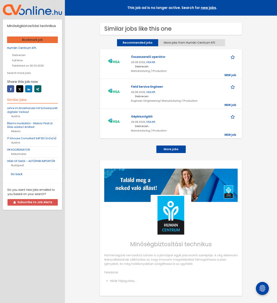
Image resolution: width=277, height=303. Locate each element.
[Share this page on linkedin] (28, 88)
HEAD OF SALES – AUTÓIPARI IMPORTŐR (31, 161)
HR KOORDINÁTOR (18, 149)
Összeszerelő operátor (148, 57)
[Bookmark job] (233, 57)
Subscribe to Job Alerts (34, 202)
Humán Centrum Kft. (22, 48)
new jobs (208, 7)
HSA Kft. (151, 62)
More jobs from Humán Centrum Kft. (190, 43)
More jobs (171, 149)
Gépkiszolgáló (142, 116)
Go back (17, 174)
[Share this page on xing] (37, 88)
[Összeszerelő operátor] (114, 61)
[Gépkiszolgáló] (114, 121)
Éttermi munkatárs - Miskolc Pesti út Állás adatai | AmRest (30, 125)
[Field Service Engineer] (114, 91)
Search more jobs (19, 73)
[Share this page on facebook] (10, 88)
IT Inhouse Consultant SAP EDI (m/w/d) (31, 138)
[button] (270, 7)
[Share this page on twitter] (19, 88)
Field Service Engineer (147, 87)
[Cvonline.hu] (32, 9)
